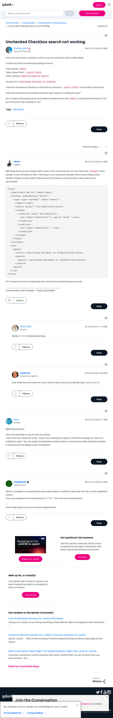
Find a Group (30, 595)
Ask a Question (92, 13)
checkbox (18, 109)
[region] (40, 709)
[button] (105, 36)
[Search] (69, 13)
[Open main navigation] (109, 4)
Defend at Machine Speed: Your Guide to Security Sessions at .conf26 (47, 634)
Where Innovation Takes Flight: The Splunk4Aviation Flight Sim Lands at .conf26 (52, 651)
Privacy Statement (12, 713)
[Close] (77, 705)
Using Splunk (28, 22)
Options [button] (101, 26)
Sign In (99, 5)
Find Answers (12, 22)
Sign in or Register (82, 703)
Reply (99, 129)
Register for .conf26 (30, 559)
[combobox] (40, 13)
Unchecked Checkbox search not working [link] (28, 26)
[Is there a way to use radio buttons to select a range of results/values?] (101, 146)
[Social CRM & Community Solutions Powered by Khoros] (99, 680)
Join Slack (82, 557)
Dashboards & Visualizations (52, 22)
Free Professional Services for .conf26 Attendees (35, 618)
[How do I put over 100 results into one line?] (106, 146)
